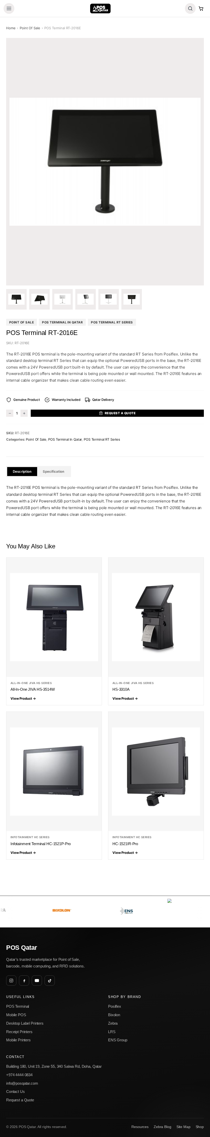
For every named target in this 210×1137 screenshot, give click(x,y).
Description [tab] (22, 471)
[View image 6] (131, 299)
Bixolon (114, 1015)
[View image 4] (85, 299)
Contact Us (15, 1091)
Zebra (113, 1023)
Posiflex (114, 1006)
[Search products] (190, 8)
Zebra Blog (162, 1127)
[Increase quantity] (24, 413)
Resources (140, 1127)
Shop (200, 1127)
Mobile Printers (18, 1040)
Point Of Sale (30, 28)
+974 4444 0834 (19, 1075)
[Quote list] (201, 8)
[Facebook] (24, 980)
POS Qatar (21, 947)
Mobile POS (16, 1015)
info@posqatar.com (22, 1083)
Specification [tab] (53, 471)
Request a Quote (120, 413)
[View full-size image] (105, 161)
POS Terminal (17, 1006)
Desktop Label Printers (25, 1023)
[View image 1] (16, 299)
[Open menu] (9, 8)
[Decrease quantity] (9, 413)
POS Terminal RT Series (112, 322)
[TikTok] (50, 980)
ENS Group (117, 1040)
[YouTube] (37, 980)
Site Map (183, 1127)
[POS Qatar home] (100, 8)
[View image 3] (62, 299)
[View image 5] (108, 299)
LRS (112, 1032)
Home (10, 28)
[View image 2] (39, 299)
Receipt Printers (19, 1032)
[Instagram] (11, 980)
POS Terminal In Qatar (62, 322)
